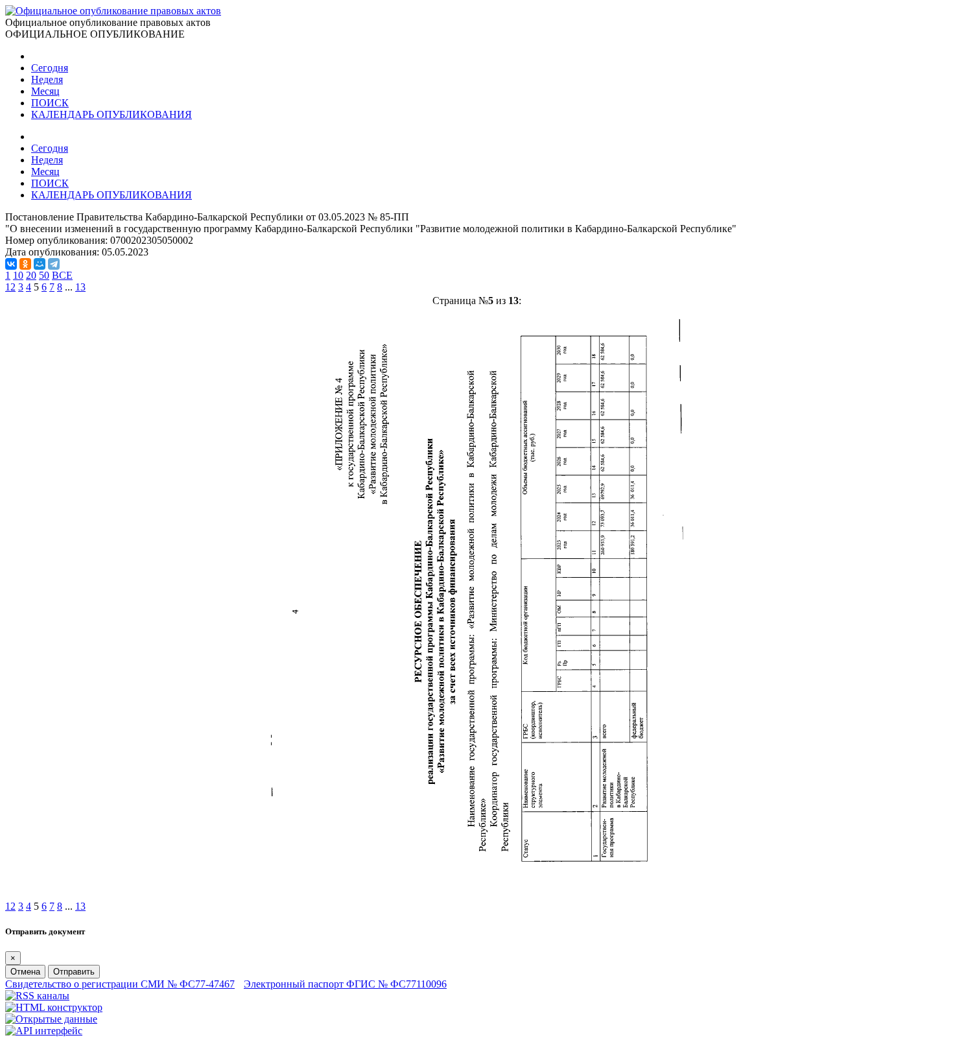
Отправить (74, 972)
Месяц (45, 91)
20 (31, 275)
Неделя (47, 79)
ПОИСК (50, 102)
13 (80, 286)
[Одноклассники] (25, 264)
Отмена (25, 972)
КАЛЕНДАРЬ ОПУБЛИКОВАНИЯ (111, 114)
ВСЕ (62, 275)
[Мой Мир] (39, 264)
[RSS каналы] (37, 995)
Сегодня (49, 67)
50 (44, 275)
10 (18, 275)
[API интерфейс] (43, 1030)
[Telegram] (54, 264)
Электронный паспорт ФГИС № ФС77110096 (345, 983)
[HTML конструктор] (53, 1007)
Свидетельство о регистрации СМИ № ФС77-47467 (120, 983)
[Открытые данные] (51, 1018)
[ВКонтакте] (11, 264)
